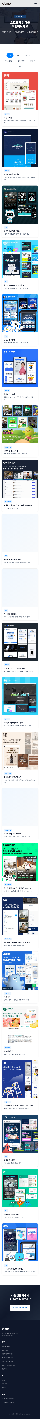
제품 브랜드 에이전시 (7, 1354)
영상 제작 (4, 1369)
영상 (20, 66)
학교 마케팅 (5, 1350)
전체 (10, 55)
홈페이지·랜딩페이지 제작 (8, 1365)
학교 (18, 55)
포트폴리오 (4, 1384)
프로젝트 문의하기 (18, 1308)
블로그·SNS (21, 61)
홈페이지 (32, 61)
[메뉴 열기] (35, 3)
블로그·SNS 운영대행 (7, 1361)
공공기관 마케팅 (6, 1346)
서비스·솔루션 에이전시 (8, 1357)
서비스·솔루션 (8, 61)
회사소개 (4, 1380)
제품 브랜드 (28, 55)
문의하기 (4, 1387)
